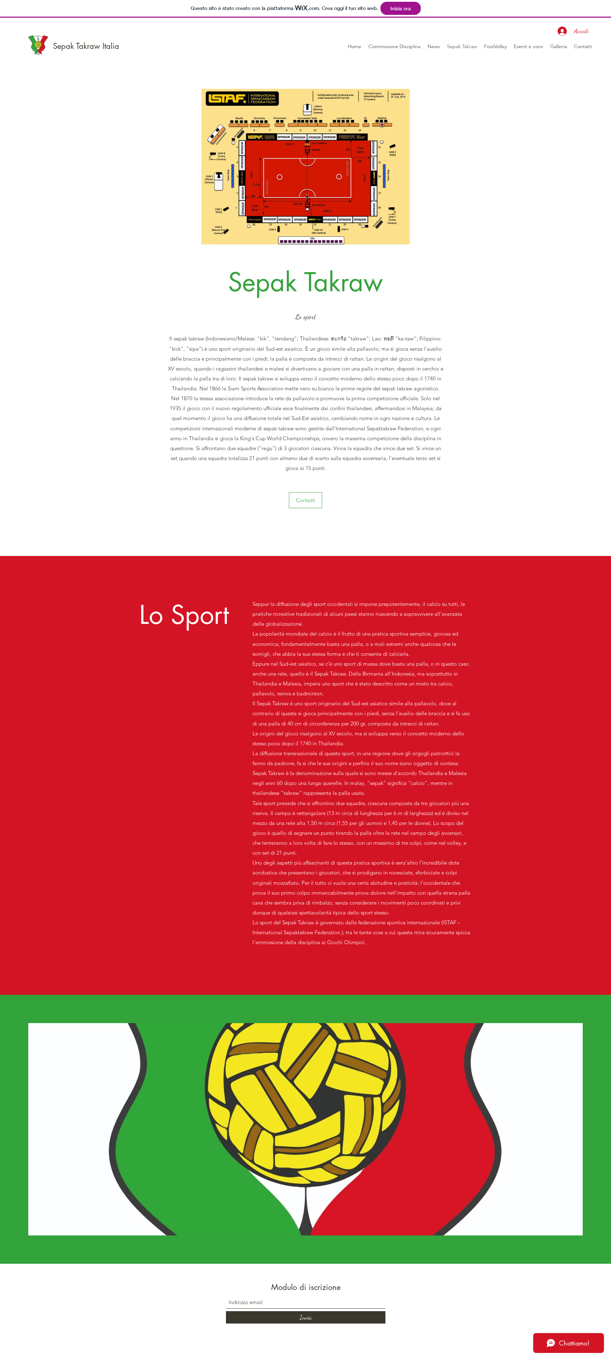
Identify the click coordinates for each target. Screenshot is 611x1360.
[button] (394, 46)
